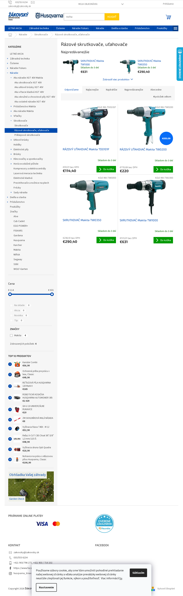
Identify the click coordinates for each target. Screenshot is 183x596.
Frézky (16, 188)
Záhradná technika (18, 58)
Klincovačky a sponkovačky (27, 159)
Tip (17, 320)
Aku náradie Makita (22, 111)
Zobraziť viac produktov (115, 79)
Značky (12, 211)
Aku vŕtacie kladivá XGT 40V (28, 92)
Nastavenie (45, 587)
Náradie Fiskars (17, 68)
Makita (18, 335)
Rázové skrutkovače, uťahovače (30, 130)
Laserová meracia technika (26, 173)
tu (119, 578)
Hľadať (110, 16)
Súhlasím (137, 573)
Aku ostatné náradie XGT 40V (28, 101)
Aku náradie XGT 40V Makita (27, 78)
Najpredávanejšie (132, 90)
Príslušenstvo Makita (23, 106)
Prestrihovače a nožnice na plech (30, 183)
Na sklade (20, 305)
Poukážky (14, 207)
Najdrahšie (110, 90)
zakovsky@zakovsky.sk (25, 552)
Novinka (19, 315)
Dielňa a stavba (17, 197)
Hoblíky (16, 145)
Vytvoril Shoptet (165, 588)
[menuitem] (13, 28)
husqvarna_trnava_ (22, 573)
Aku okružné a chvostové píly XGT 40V (33, 97)
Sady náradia (19, 192)
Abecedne (154, 90)
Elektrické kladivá (21, 178)
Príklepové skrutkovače (26, 135)
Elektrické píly (19, 149)
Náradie (13, 73)
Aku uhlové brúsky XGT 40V (27, 87)
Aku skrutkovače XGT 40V (26, 82)
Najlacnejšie (91, 90)
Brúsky (16, 154)
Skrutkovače (19, 121)
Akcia (18, 310)
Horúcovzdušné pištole (24, 164)
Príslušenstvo (16, 202)
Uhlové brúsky (20, 140)
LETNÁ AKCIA (15, 54)
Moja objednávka (86, 4)
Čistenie (13, 63)
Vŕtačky (16, 116)
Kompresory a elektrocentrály (28, 168)
